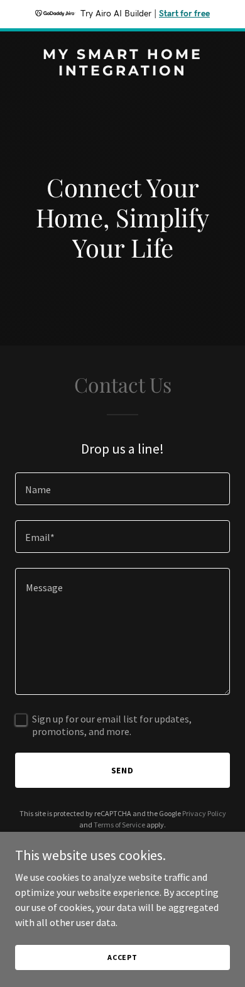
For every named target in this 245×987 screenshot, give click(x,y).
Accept (122, 957)
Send (122, 770)
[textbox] (122, 488)
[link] (122, 71)
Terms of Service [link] (119, 824)
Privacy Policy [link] (204, 813)
